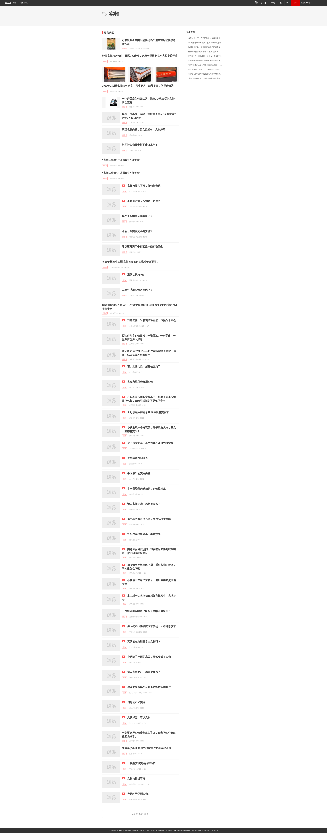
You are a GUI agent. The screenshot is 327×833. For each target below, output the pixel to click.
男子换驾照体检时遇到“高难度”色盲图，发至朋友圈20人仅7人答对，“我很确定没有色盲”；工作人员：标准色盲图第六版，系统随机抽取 (206, 52)
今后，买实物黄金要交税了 (137, 231)
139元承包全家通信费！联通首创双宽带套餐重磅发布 (206, 43)
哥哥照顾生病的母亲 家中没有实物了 (148, 412)
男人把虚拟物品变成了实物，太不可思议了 (151, 626)
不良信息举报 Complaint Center (192, 830)
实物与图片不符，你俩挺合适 (144, 185)
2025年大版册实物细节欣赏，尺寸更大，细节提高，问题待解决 (138, 85)
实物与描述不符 (136, 778)
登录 (295, 3)
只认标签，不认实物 (138, 717)
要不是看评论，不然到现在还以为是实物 (150, 443)
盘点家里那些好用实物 (140, 381)
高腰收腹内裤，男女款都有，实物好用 (143, 129)
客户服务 (169, 830)
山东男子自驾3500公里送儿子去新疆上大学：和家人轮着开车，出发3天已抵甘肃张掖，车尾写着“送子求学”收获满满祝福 (206, 61)
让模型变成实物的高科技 (141, 763)
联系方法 (154, 830)
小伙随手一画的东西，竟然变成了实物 (149, 656)
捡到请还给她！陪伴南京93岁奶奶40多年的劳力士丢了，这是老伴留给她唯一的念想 (206, 47)
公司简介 (146, 830)
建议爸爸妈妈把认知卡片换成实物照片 (149, 687)
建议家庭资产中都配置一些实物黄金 (142, 246)
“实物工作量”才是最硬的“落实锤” (121, 159)
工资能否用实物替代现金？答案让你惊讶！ (146, 611)
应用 (14, 3)
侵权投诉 (215, 830)
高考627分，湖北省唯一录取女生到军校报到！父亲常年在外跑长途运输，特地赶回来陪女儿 (206, 56)
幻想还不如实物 (136, 702)
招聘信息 (162, 830)
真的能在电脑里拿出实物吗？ (144, 641)
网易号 (124, 48)
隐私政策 (177, 830)
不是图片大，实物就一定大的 (144, 200)
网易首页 (8, 3)
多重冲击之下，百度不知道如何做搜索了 (204, 38)
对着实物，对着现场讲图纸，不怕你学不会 (151, 320)
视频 (124, 191)
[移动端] (256, 2)
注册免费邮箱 (305, 3)
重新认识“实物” (136, 274)
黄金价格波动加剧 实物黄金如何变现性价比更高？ (130, 261)
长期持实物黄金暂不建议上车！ (140, 144)
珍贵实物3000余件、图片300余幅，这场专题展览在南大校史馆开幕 (140, 55)
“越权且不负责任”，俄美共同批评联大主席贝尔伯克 (206, 78)
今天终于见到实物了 (138, 793)
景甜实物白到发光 (137, 458)
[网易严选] (273, 2)
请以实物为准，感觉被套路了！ (145, 366)
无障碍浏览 (24, 3)
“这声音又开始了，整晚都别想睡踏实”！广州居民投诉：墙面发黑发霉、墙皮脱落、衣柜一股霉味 (206, 65)
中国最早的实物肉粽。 (140, 473)
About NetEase (137, 830)
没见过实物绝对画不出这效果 (144, 534)
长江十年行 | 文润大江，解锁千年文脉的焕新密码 (206, 69)
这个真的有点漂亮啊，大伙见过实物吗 (149, 518)
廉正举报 (207, 830)
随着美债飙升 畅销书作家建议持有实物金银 (146, 748)
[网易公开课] (264, 2)
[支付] (281, 2)
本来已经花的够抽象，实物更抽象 (146, 488)
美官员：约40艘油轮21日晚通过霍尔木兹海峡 (206, 74)
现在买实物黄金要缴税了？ (137, 216)
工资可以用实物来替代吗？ (137, 289)
